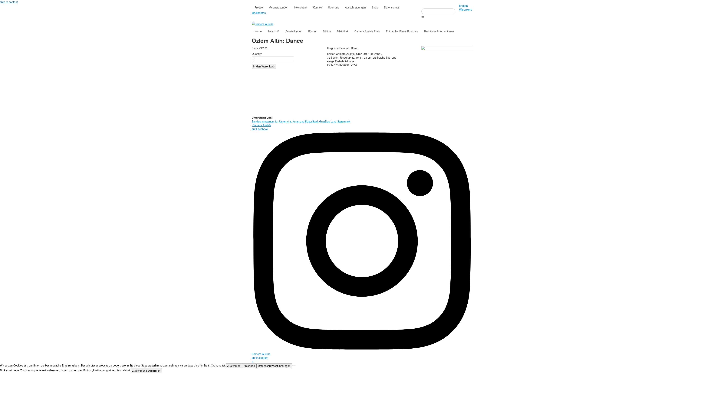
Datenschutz (391, 7)
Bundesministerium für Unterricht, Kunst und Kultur (282, 121)
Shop (375, 7)
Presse (259, 7)
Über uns (333, 7)
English (463, 6)
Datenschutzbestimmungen (274, 366)
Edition (327, 31)
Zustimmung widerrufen (146, 371)
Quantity (257, 54)
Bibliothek (342, 31)
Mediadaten (259, 13)
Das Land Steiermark (337, 121)
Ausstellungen (293, 31)
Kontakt (317, 7)
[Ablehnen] (293, 365)
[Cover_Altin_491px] (446, 80)
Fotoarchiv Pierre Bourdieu (402, 31)
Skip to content (9, 2)
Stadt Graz (318, 121)
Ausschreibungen (355, 7)
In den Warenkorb (264, 66)
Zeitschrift (273, 31)
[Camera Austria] (262, 23)
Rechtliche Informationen (439, 31)
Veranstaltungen (278, 7)
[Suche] (422, 17)
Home (258, 31)
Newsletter (300, 7)
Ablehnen (249, 366)
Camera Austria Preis (367, 31)
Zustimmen (234, 366)
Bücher (312, 31)
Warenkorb (465, 9)
